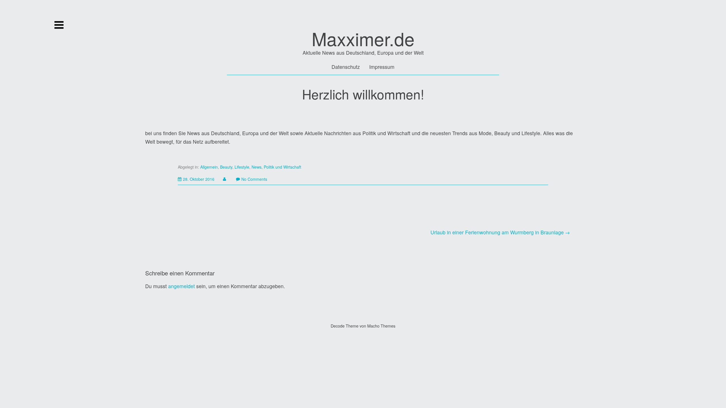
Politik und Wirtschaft (282, 167)
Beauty (226, 167)
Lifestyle (242, 167)
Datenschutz (346, 66)
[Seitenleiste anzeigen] (59, 24)
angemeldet (181, 286)
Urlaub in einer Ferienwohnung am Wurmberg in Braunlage (497, 232)
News (256, 167)
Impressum (381, 66)
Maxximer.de (363, 38)
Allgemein (209, 167)
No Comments (254, 179)
